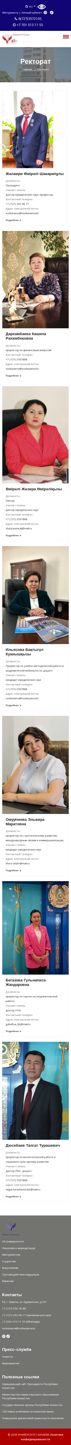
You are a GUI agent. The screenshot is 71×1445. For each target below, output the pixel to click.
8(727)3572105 (29, 18)
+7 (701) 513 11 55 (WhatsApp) (21, 1321)
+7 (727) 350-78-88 (14, 1308)
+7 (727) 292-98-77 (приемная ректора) (26, 1315)
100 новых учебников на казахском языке (28, 1411)
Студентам (9, 1261)
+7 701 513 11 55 (30, 25)
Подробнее (12, 220)
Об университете (13, 1241)
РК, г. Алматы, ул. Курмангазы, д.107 (24, 1302)
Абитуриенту (10, 12)
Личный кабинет (32, 12)
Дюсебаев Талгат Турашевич (33, 1145)
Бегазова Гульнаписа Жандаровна (26, 982)
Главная (27, 69)
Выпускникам (10, 1267)
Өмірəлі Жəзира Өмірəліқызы (34, 489)
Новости (7, 1356)
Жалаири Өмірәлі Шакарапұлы (35, 174)
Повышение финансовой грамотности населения (33, 1418)
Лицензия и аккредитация (18, 1248)
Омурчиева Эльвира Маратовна (25, 821)
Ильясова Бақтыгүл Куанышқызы (24, 651)
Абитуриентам (11, 1254)
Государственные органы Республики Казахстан (32, 1405)
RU (31, 6)
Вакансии (8, 1281)
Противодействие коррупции (20, 1274)
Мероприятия (10, 1363)
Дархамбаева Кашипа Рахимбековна (26, 336)
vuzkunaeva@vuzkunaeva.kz (18, 1328)
